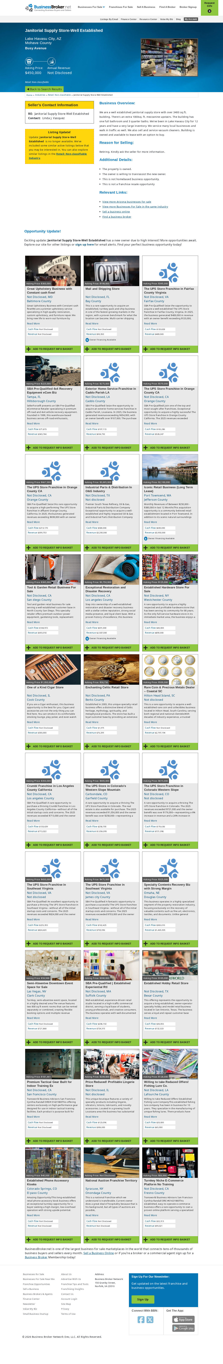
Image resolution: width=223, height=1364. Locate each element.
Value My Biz (166, 19)
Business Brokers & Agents (38, 1294)
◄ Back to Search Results (44, 89)
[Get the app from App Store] (183, 1319)
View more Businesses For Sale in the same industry (135, 206)
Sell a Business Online (98, 1253)
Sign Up (142, 1299)
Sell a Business (146, 7)
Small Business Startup (35, 1313)
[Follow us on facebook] (141, 1319)
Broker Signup (188, 7)
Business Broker (36, 1257)
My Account (191, 19)
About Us (66, 1274)
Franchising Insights (72, 1289)
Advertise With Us (71, 1279)
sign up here (84, 244)
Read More (33, 323)
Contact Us (67, 1294)
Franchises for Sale (121, 7)
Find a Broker (167, 7)
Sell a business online (116, 211)
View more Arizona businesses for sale (126, 201)
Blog (178, 19)
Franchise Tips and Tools (74, 1284)
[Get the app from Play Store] (183, 1328)
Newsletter (29, 1303)
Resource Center (148, 19)
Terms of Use (68, 1313)
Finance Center (129, 19)
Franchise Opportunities (36, 1284)
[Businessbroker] (48, 7)
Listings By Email (109, 19)
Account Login (69, 1298)
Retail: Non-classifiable (37, 82)
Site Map (66, 1303)
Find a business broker (116, 216)
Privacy (65, 1308)
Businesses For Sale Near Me (39, 1279)
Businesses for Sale (90, 7)
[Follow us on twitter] (150, 1319)
